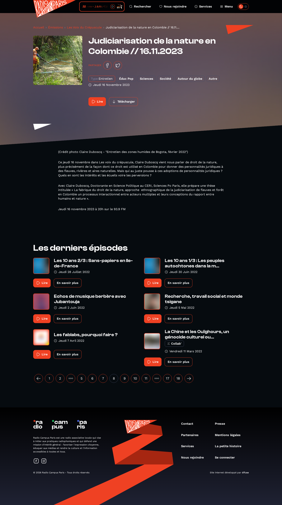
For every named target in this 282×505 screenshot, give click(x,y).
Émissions (55, 27)
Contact (187, 423)
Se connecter (225, 457)
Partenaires (190, 435)
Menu (229, 6)
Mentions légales (228, 435)
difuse (245, 472)
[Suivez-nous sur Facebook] (36, 461)
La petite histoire (228, 446)
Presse (220, 423)
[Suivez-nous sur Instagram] (44, 461)
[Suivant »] (189, 378)
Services (205, 6)
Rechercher (142, 6)
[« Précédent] (38, 378)
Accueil (38, 27)
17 (167, 378)
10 (135, 378)
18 (178, 378)
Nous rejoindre (175, 6)
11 (146, 378)
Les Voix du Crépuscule (84, 27)
